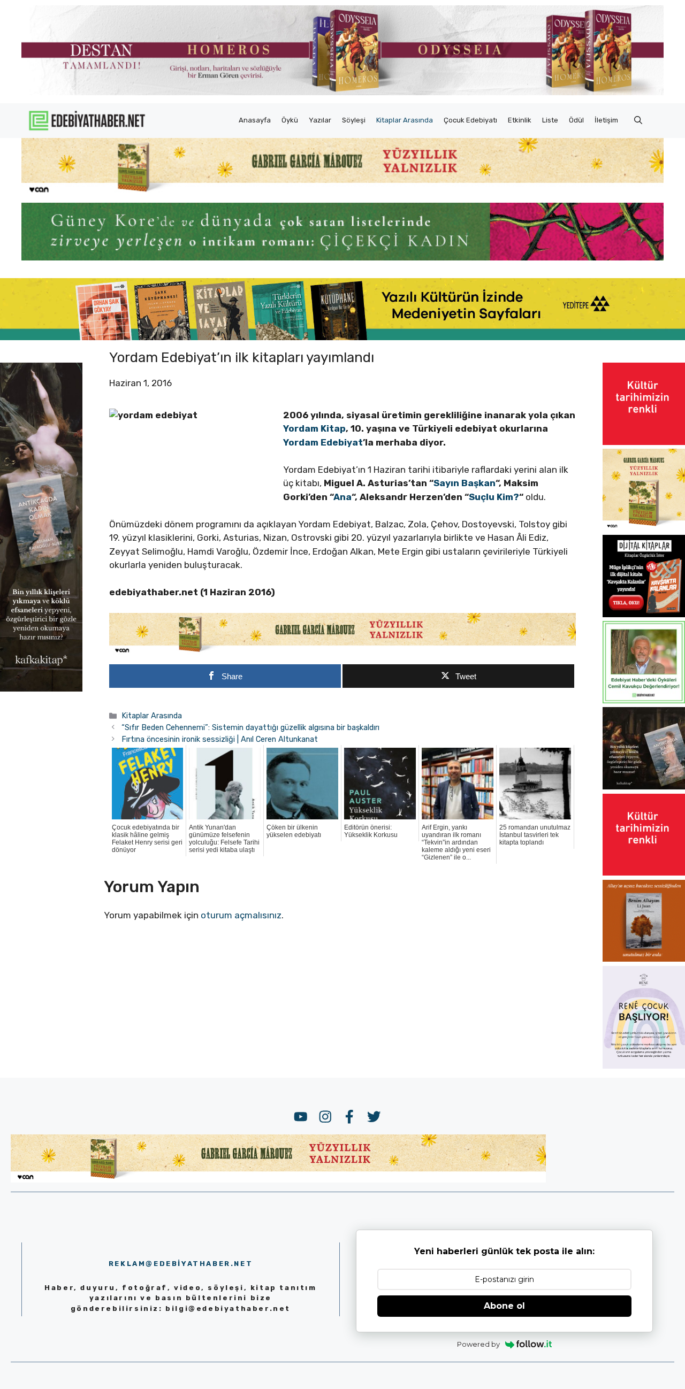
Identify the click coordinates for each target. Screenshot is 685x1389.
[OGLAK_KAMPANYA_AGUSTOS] (644, 441)
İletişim (606, 120)
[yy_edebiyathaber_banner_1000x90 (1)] (342, 652)
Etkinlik (519, 120)
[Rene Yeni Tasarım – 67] (644, 1065)
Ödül (576, 120)
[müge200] (644, 614)
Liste (550, 120)
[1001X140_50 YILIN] (342, 93)
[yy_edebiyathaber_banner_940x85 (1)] (342, 192)
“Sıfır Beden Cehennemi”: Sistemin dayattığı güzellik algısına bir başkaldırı (250, 727)
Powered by (478, 1344)
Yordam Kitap (314, 428)
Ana (342, 497)
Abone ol (504, 1306)
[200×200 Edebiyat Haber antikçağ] (644, 786)
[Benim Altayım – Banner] (644, 958)
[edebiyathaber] (342, 257)
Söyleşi (354, 120)
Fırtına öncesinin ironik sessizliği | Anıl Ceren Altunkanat (219, 739)
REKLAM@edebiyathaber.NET (181, 1264)
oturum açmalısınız (241, 915)
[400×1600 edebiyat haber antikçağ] (41, 687)
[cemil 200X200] (644, 700)
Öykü (289, 120)
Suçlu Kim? (494, 497)
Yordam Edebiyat (323, 442)
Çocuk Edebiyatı (470, 120)
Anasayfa (255, 120)
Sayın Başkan (464, 483)
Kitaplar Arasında (404, 120)
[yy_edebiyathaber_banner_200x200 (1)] (644, 528)
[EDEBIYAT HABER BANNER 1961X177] (342, 337)
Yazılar (320, 120)
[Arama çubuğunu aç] (638, 120)
